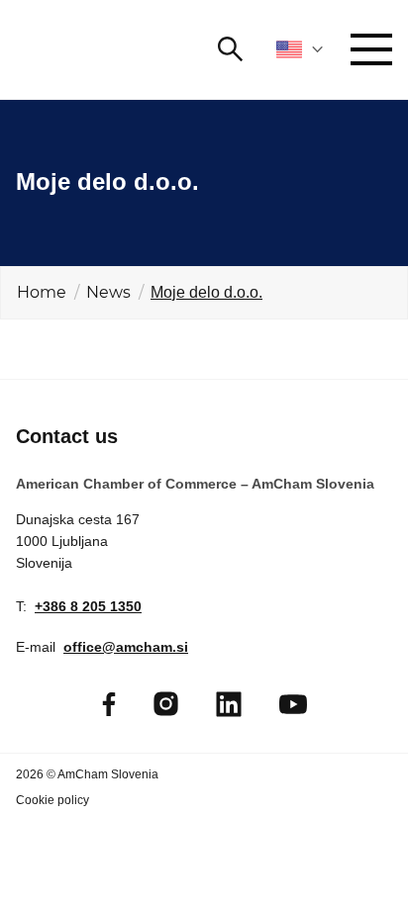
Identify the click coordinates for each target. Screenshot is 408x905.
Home (41, 292)
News (108, 292)
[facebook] (109, 704)
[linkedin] (229, 704)
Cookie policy (52, 800)
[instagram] (165, 703)
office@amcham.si (125, 647)
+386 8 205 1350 (88, 606)
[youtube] (293, 704)
